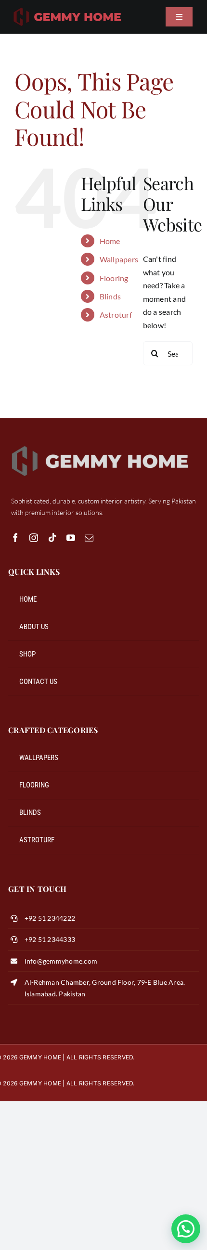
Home (110, 240)
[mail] (89, 537)
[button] (185, 1228)
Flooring (114, 278)
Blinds (110, 296)
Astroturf (116, 314)
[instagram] (33, 537)
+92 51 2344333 (50, 939)
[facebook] (15, 537)
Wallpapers (119, 259)
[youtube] (70, 537)
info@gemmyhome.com (61, 961)
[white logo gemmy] (100, 445)
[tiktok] (52, 537)
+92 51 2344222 (50, 918)
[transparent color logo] (67, 8)
